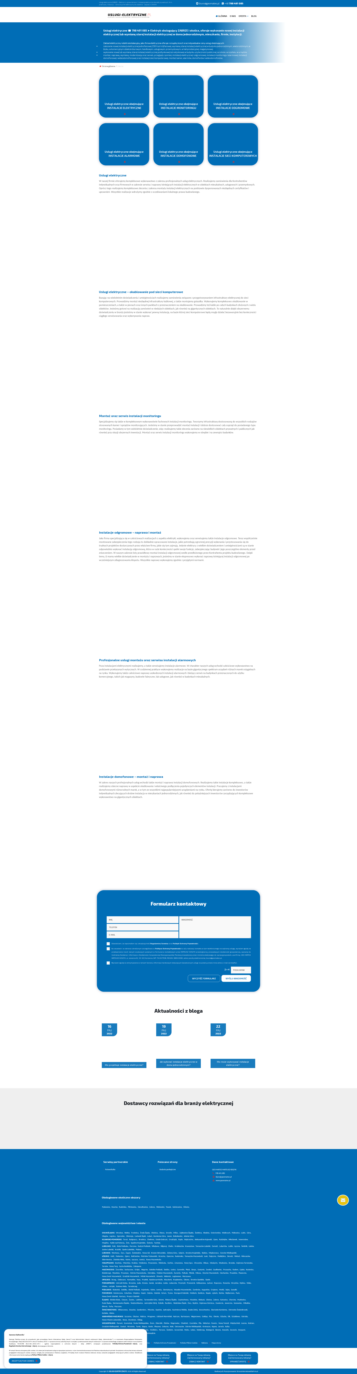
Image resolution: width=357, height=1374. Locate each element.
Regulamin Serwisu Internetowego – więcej (23, 1346)
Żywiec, (132, 1300)
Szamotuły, (128, 1323)
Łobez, (193, 1330)
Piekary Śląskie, (171, 1300)
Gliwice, (209, 1300)
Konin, (151, 1327)
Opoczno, (170, 1256)
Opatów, (158, 1310)
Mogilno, (105, 1243)
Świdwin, (170, 1330)
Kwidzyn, (201, 1293)
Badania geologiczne (168, 1170)
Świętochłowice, (137, 1303)
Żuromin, (177, 1273)
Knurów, (115, 1207)
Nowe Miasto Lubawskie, (112, 1320)
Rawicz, (214, 1323)
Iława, (125, 1320)
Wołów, (127, 1233)
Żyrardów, (120, 1270)
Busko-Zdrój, (193, 1310)
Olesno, (187, 1280)
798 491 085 (234, 3)
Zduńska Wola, (119, 1260)
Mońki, (222, 1290)
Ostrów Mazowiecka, (138, 1273)
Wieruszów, (245, 1256)
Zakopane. (137, 1266)
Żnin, (128, 1243)
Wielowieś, (160, 1207)
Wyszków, (116, 1273)
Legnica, (112, 1236)
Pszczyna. (118, 1307)
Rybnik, (161, 1303)
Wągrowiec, (175, 1323)
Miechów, (127, 1263)
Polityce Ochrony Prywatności (168, 948)
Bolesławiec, (178, 1236)
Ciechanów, (224, 1273)
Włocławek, (233, 1240)
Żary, (123, 1253)
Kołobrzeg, (201, 1330)
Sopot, (143, 1293)
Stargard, (242, 1330)
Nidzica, (143, 1317)
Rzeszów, (226, 1283)
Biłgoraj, (164, 1246)
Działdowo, (236, 1317)
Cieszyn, (125, 1300)
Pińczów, (151, 1310)
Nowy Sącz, (188, 1263)
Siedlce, (167, 1270)
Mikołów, (246, 1303)
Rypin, (180, 1240)
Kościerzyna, (118, 1293)
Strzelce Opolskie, (197, 1280)
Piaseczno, (243, 1273)
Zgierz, (127, 1256)
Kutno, (128, 1260)
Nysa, (139, 1280)
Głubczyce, (122, 1280)
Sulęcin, (182, 1253)
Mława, (199, 1273)
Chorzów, (232, 1300)
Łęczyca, (135, 1260)
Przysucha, (227, 1270)
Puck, (238, 1293)
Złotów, (167, 1323)
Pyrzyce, (162, 1330)
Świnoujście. (151, 1333)
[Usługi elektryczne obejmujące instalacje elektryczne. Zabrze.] (124, 115)
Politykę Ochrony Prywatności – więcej (125, 1344)
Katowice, (224, 1300)
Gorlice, (170, 1263)
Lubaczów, (173, 1283)
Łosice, (173, 1270)
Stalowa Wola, (121, 1286)
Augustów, (206, 1290)
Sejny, (227, 1290)
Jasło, (139, 1283)
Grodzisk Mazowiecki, (131, 1276)
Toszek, (169, 1207)
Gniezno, (165, 1327)
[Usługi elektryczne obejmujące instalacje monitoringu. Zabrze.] (178, 115)
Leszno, (244, 1323)
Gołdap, (205, 1317)
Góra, (249, 1233)
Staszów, (132, 1310)
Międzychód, (235, 1323)
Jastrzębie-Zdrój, (150, 1303)
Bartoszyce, (185, 1317)
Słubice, (205, 1253)
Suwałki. (234, 1290)
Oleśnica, (154, 1233)
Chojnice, (136, 1293)
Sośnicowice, (177, 1207)
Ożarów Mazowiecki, (210, 1273)
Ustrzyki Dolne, (122, 1283)
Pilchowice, (132, 1207)
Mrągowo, (151, 1317)
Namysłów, (131, 1280)
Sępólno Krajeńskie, (138, 1243)
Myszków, (194, 1300)
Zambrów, (197, 1290)
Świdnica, (198, 1233)
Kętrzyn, (176, 1317)
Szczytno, (128, 1317)
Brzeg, (114, 1280)
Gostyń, (123, 1327)
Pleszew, (157, 1327)
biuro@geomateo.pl (209, 3)
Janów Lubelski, (108, 1250)
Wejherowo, (230, 1293)
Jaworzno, (229, 1303)
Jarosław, (158, 1283)
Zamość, (215, 1246)
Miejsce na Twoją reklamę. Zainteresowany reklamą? (158, 1358)
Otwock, (159, 1276)
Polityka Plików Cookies (188, 1343)
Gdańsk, (157, 1293)
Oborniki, (159, 1323)
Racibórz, (168, 1303)
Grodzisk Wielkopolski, (110, 1327)
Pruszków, (234, 1273)
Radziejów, (223, 1240)
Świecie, (150, 1243)
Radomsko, (179, 1256)
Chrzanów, (198, 1263)
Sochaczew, (129, 1270)
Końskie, (105, 1313)
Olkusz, (206, 1263)
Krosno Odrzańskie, (158, 1253)
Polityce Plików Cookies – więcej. (42, 1355)
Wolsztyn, (206, 1323)
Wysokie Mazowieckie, (183, 1290)
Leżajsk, (112, 1286)
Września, (131, 1327)
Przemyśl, (182, 1283)
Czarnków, (194, 1323)
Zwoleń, (209, 1270)
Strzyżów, (235, 1283)
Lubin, (243, 1233)
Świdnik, (244, 1246)
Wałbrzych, (226, 1233)
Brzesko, (232, 1263)
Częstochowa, (183, 1300)
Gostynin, (201, 1270)
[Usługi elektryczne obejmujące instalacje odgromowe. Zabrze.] (233, 115)
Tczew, (170, 1293)
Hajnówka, (145, 1290)
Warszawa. (186, 1276)
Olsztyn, (136, 1317)
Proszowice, (153, 1263)
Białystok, (116, 1290)
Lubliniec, (139, 1300)
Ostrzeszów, (179, 1327)
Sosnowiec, (238, 1303)
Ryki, (114, 1246)
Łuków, (251, 1246)
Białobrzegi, (106, 1273)
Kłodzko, (206, 1233)
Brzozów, (132, 1283)
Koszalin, (225, 1330)
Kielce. (112, 1313)
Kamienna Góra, (160, 1236)
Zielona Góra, (172, 1253)
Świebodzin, (136, 1253)
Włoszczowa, (123, 1310)
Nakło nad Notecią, (117, 1243)
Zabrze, (152, 1207)
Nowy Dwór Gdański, (110, 1296)
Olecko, (216, 1317)
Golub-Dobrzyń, (162, 1240)
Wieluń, (237, 1256)
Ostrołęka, (152, 1273)
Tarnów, (105, 1266)
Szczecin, (233, 1330)
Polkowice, (236, 1233)
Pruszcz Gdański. (133, 1296)
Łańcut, (210, 1283)
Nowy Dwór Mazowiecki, (112, 1276)
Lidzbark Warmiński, (164, 1317)
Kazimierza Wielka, (179, 1310)
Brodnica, (142, 1240)
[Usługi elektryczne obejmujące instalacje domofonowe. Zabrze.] (178, 163)
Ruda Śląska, (107, 1303)
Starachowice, (204, 1310)
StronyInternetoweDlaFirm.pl (236, 1371)
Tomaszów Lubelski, (203, 1246)
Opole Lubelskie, (128, 1250)
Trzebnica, (135, 1233)
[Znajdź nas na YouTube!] (254, 3)
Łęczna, (237, 1246)
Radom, (236, 1270)
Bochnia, (118, 1263)
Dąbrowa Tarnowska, (244, 1263)
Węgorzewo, (196, 1317)
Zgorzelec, (121, 1236)
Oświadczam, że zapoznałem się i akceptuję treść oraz (154, 943)
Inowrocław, (243, 1240)
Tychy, (111, 1307)
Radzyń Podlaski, (144, 1246)
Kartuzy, (122, 1296)
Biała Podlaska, (123, 1246)
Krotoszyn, (207, 1327)
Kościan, (251, 1323)
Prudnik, (145, 1280)
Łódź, (113, 1256)
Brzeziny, (162, 1256)
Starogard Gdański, (181, 1293)
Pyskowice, (106, 1207)
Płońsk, (192, 1273)
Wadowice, (223, 1263)
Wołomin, (167, 1276)
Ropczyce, (218, 1283)
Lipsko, (242, 1270)
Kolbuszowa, (201, 1283)
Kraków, (135, 1263)
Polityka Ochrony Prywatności (165, 1343)
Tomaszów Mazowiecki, (194, 1256)
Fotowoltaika (110, 1170)
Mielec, (105, 1286)
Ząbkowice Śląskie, (186, 1233)
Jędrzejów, (167, 1310)
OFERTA (242, 16)
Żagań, (128, 1253)
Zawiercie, (220, 1303)
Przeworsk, (191, 1283)
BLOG (254, 16)
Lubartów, (223, 1246)
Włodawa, (156, 1246)
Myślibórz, (154, 1330)
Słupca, (145, 1327)
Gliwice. (186, 1207)
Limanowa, (179, 1263)
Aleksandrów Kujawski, (203, 1240)
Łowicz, (142, 1260)
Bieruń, (105, 1307)
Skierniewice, (107, 1260)
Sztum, (164, 1293)
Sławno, (218, 1330)
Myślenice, (143, 1263)
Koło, (172, 1327)
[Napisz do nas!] (343, 1200)
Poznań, (120, 1323)
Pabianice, (120, 1256)
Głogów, (105, 1236)
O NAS (233, 16)
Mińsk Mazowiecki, (148, 1276)
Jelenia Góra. (189, 1236)
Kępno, (214, 1327)
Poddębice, (222, 1256)
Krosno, (145, 1283)
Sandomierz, (142, 1310)
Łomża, (159, 1290)
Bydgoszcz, (133, 1240)
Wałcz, (187, 1330)
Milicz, (175, 1233)
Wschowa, (116, 1253)
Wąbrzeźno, (189, 1240)
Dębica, (243, 1283)
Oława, (162, 1233)
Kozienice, (250, 1270)
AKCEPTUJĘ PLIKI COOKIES (23, 1361)
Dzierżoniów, (216, 1233)
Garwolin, (181, 1270)
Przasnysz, (125, 1273)
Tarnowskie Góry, (151, 1300)
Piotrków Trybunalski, (149, 1256)
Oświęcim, (214, 1263)
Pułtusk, (185, 1273)
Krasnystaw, (190, 1246)
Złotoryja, (130, 1236)
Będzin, (195, 1303)
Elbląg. (140, 1320)
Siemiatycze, (168, 1290)
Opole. (208, 1280)
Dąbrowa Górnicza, (207, 1303)
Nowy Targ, (113, 1266)
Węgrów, (144, 1270)
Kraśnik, (118, 1250)
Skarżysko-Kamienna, (219, 1310)
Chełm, (171, 1246)
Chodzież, (185, 1323)
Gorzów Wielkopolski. (228, 1253)
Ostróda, (244, 1317)
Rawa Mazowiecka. (154, 1260)
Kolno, (153, 1290)
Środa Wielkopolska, (141, 1323)
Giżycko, (223, 1317)
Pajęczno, (213, 1256)
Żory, (190, 1303)
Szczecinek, (178, 1330)
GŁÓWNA (222, 16)
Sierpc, (194, 1270)
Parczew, (133, 1246)
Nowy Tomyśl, (224, 1323)
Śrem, (152, 1323)
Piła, (200, 1323)
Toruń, (125, 1240)
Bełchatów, (135, 1256)
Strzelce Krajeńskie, (193, 1253)
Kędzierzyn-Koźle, (156, 1280)
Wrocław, (119, 1233)
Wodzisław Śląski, (180, 1303)
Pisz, (211, 1317)
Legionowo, (176, 1276)
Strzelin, (169, 1233)
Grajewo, (214, 1290)
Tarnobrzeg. (133, 1286)
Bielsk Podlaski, (134, 1290)
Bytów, (221, 1293)
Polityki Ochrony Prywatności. (185, 943)
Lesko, (165, 1283)
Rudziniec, (123, 1207)
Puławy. (139, 1250)
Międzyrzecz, (214, 1253)
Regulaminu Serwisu (159, 943)
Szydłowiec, (217, 1270)
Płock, (188, 1270)
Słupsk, (208, 1293)
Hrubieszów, (179, 1246)
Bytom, (161, 1300)
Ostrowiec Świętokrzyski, (238, 1310)
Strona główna (108, 66)
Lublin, (230, 1246)
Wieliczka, (163, 1263)
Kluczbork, (168, 1280)
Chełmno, (151, 1240)
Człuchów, (128, 1293)
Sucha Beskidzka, (125, 1266)
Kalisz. (227, 1327)
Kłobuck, (202, 1300)
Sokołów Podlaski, (156, 1270)
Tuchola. (157, 1243)
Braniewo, (132, 1320)
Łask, (206, 1256)
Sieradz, (230, 1256)
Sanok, (151, 1283)
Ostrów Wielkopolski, (193, 1327)
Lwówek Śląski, (140, 1236)
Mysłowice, (241, 1300)
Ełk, (229, 1317)
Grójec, (137, 1270)
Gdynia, (150, 1293)
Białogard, (210, 1330)
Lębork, (215, 1293)
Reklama (205, 1343)
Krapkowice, (178, 1280)
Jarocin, (221, 1327)
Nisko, (249, 1283)
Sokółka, (124, 1290)
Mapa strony (216, 1343)
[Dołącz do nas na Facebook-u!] (248, 3)
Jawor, (169, 1236)
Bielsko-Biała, (115, 1300)
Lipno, (215, 1240)
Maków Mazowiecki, (165, 1273)
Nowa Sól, (146, 1253)
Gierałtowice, (143, 1207)
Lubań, (150, 1236)
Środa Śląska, (145, 1233)
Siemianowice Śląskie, (121, 1303)
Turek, (138, 1327)
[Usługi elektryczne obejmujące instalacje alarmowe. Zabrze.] (124, 163)
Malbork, (193, 1293)
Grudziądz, (173, 1240)
